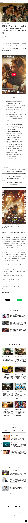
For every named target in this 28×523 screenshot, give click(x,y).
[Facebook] (8, 507)
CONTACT (6, 512)
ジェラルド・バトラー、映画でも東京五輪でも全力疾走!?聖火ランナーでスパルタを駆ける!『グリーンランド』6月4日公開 (14, 178)
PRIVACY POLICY (20, 512)
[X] (12, 507)
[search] (26, 1)
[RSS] (20, 507)
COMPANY (13, 512)
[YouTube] (16, 507)
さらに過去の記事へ (14, 335)
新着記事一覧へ (14, 493)
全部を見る (14, 458)
